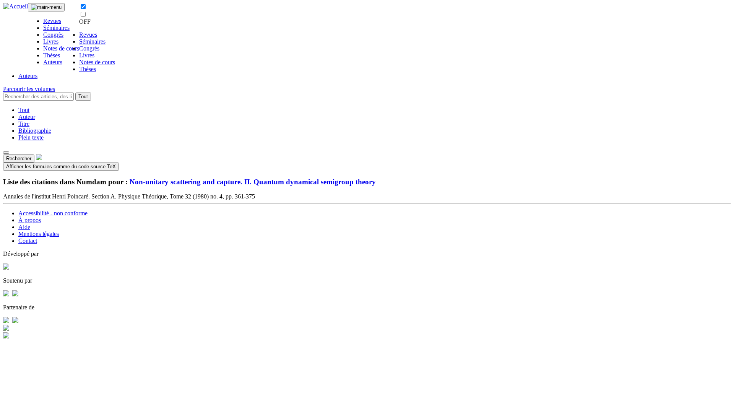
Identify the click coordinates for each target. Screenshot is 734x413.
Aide (24, 227)
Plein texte (31, 137)
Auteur (26, 117)
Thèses (51, 55)
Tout (83, 96)
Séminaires (56, 27)
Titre (23, 123)
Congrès (53, 34)
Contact (27, 240)
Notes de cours (61, 48)
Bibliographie (34, 130)
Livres (50, 41)
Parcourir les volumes (29, 89)
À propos (29, 220)
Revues (52, 21)
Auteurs (52, 62)
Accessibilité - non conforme (53, 213)
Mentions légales (38, 234)
